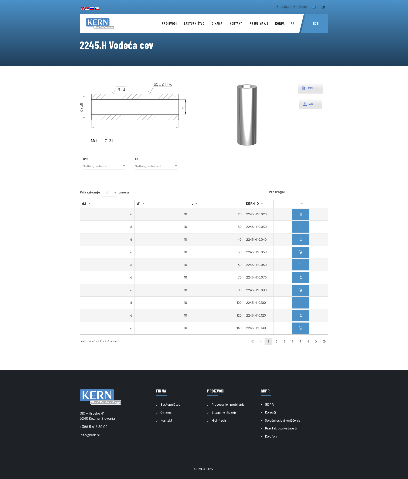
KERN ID (252, 204)
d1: (85, 159)
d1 (138, 204)
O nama (217, 23)
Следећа (316, 341)
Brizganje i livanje (224, 412)
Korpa (280, 23)
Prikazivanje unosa (104, 192)
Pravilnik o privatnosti (281, 428)
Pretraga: (277, 192)
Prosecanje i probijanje (228, 405)
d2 (84, 204)
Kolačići (270, 412)
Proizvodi (169, 23)
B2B (316, 23)
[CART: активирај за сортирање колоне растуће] (300, 204)
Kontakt (236, 23)
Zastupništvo (194, 23)
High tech (218, 420)
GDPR (269, 405)
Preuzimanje (258, 23)
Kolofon (271, 436)
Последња (324, 341)
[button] (104, 166)
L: (136, 159)
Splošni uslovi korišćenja (282, 420)
